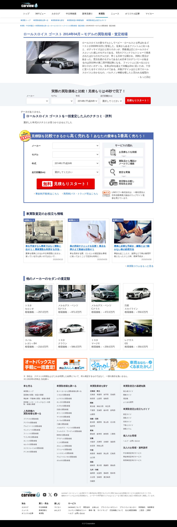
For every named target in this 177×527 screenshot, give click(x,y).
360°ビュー (40, 13)
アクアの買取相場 (30, 423)
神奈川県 (100, 406)
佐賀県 (99, 473)
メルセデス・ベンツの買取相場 (68, 428)
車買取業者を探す (57, 20)
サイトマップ (102, 510)
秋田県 (92, 399)
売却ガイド (127, 422)
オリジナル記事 (132, 13)
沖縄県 (92, 481)
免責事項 (150, 507)
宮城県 (112, 395)
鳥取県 (92, 453)
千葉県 (92, 410)
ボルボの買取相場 (63, 460)
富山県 (106, 422)
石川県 (112, 422)
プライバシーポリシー (109, 507)
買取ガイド (127, 418)
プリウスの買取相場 (31, 419)
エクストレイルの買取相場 (33, 448)
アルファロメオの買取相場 (67, 457)
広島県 (112, 453)
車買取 (102, 13)
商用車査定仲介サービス (132, 460)
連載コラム (127, 429)
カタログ (56, 13)
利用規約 (142, 507)
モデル (54, 96)
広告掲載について (116, 510)
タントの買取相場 (30, 441)
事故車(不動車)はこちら (47, 194)
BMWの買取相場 (63, 435)
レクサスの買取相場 (64, 399)
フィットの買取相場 (31, 433)
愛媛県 (106, 465)
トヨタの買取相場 (63, 395)
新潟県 (92, 422)
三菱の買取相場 (62, 424)
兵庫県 (99, 442)
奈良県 (92, 446)
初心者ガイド (128, 391)
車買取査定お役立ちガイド (96, 20)
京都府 (106, 442)
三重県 (112, 434)
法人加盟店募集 (131, 510)
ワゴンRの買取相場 (31, 437)
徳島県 (92, 465)
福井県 (92, 426)
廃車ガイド (127, 395)
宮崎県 (99, 477)
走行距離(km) (106, 96)
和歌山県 (100, 446)
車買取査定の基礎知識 (75, 20)
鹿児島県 (107, 477)
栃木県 (106, 410)
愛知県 (92, 434)
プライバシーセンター (128, 507)
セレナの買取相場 (30, 444)
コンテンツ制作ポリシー (77, 510)
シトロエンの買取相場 (65, 453)
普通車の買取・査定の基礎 (33, 395)
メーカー (30, 96)
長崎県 (106, 473)
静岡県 (106, 434)
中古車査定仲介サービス (132, 453)
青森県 (99, 395)
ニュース (115, 13)
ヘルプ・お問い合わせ (131, 441)
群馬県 (112, 410)
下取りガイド (128, 425)
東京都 (92, 406)
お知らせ (95, 507)
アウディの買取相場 (64, 439)
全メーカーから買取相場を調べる (69, 391)
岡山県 (106, 453)
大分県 (92, 477)
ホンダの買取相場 (63, 402)
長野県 (99, 422)
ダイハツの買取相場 (64, 413)
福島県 (106, 399)
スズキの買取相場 (63, 406)
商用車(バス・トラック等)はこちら (80, 194)
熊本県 (112, 473)
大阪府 (92, 442)
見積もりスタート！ (138, 100)
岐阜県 (99, 434)
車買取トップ (26, 20)
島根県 (99, 453)
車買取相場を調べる (40, 20)
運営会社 (86, 507)
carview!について (74, 507)
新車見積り (87, 13)
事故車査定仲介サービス (132, 457)
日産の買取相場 (62, 409)
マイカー (150, 13)
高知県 (112, 465)
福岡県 (92, 473)
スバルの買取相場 (63, 420)
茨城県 (99, 410)
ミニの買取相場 (62, 442)
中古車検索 (71, 13)
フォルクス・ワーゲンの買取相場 (69, 431)
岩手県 (106, 395)
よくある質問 (128, 402)
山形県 (99, 399)
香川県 (99, 465)
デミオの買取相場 (30, 452)
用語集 (125, 399)
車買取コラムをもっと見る (140, 266)
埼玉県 (107, 406)
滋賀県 (112, 442)
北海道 (92, 395)
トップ (26, 13)
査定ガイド (127, 414)
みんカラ (57, 510)
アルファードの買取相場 (33, 426)
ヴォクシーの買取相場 (32, 430)
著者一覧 (92, 510)
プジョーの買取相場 (64, 449)
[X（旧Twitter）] (50, 494)
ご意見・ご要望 (145, 510)
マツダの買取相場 (63, 417)
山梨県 (92, 414)
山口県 (92, 458)
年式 (78, 96)
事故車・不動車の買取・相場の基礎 (37, 399)
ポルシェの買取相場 (64, 446)
